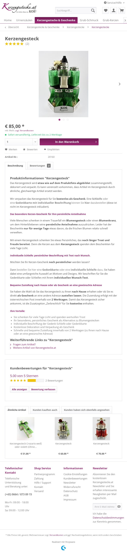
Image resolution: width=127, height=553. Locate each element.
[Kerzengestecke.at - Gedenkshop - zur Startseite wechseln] (19, 8)
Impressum (70, 499)
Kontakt (38, 487)
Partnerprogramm (44, 474)
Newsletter (70, 482)
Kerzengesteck (63, 443)
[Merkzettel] (105, 10)
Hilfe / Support (42, 482)
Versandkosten (56, 535)
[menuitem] (67, 10)
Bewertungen (39, 165)
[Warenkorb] (121, 10)
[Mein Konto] (113, 10)
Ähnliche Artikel (17, 409)
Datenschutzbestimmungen (108, 517)
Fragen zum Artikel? (24, 344)
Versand (38, 491)
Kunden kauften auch (45, 409)
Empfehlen (53, 149)
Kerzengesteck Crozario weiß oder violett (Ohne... (26, 445)
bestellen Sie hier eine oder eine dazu (60, 269)
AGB (66, 495)
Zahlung (38, 478)
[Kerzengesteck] (63, 428)
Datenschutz (71, 491)
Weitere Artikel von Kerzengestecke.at (34, 347)
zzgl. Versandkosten (24, 130)
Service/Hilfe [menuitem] (114, 2)
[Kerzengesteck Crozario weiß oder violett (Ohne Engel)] (25, 428)
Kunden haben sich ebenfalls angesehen (86, 409)
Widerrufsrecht (72, 487)
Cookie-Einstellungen (75, 474)
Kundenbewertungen (75, 478)
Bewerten (32, 149)
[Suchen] (92, 10)
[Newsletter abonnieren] (119, 506)
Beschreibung (15, 165)
